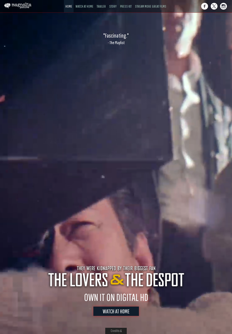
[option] (116, 39)
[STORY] (113, 2)
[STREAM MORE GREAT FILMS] (151, 2)
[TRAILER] (101, 2)
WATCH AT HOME (116, 311)
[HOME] (69, 2)
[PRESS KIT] (126, 2)
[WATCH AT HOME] (84, 2)
